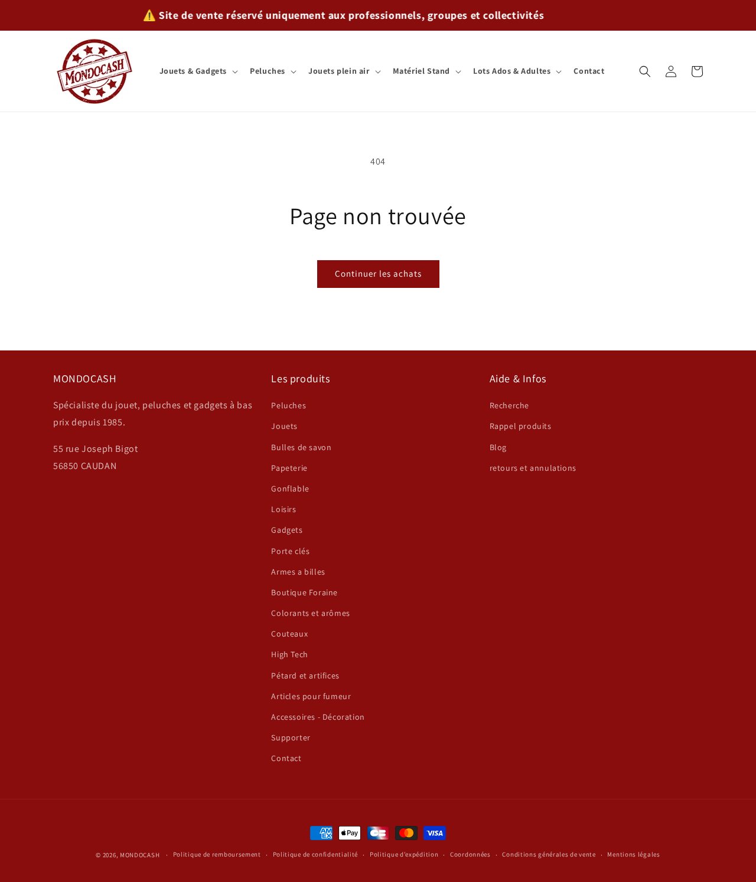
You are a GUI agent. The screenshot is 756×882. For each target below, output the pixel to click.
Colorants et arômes (310, 613)
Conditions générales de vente (548, 854)
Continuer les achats (378, 273)
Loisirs (283, 509)
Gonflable (290, 488)
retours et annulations (533, 468)
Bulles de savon (301, 447)
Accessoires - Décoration (317, 716)
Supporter (290, 737)
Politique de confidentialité (316, 854)
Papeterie (289, 468)
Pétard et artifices (305, 675)
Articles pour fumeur (311, 696)
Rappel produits (521, 426)
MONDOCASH (139, 855)
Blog (498, 447)
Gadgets (286, 529)
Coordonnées (470, 854)
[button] (197, 70)
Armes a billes (298, 571)
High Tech (289, 654)
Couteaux (289, 633)
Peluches (288, 405)
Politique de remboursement (217, 854)
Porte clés (290, 551)
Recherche (509, 405)
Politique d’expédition (404, 854)
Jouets (284, 426)
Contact (286, 758)
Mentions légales (633, 854)
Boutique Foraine (304, 592)
